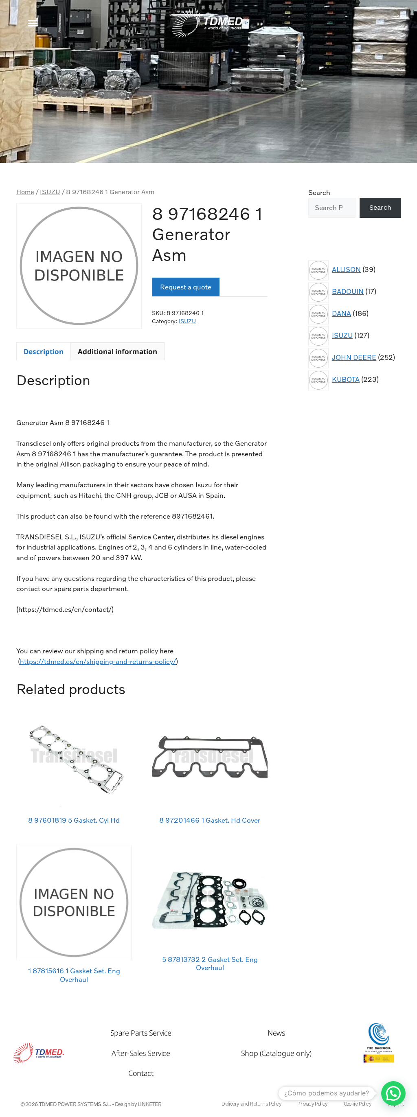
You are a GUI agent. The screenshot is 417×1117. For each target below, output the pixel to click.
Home (25, 191)
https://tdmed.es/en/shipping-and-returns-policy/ (98, 661)
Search (319, 192)
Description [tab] (44, 351)
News (276, 1033)
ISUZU (50, 191)
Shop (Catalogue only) (276, 1053)
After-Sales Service (141, 1053)
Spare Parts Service (140, 1033)
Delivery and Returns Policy (251, 1103)
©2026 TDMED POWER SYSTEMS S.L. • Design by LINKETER (91, 1104)
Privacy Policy (312, 1103)
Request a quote (185, 287)
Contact (140, 1073)
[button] (32, 23)
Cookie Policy (357, 1103)
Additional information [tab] (117, 351)
